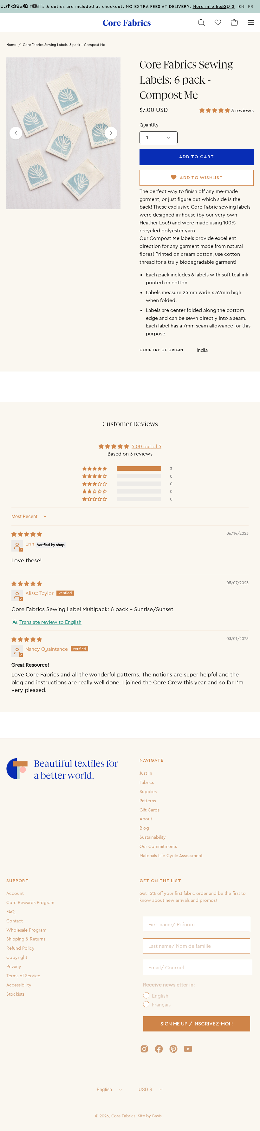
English (104, 1089)
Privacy (13, 966)
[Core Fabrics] (127, 22)
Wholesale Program (26, 930)
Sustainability (153, 837)
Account (15, 893)
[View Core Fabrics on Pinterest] (173, 1049)
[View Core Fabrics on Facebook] (159, 1049)
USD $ (145, 1089)
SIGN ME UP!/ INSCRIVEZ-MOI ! (196, 1023)
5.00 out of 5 (146, 446)
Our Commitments (158, 846)
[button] (201, 22)
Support (17, 881)
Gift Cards (149, 809)
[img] (26, 534)
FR (251, 6)
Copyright (16, 957)
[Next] (111, 133)
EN (241, 6)
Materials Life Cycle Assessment (171, 855)
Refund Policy (20, 948)
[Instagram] (16, 7)
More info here (209, 6)
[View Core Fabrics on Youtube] (188, 1049)
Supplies (148, 791)
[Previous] (16, 133)
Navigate (152, 760)
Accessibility (18, 985)
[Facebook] (8, 7)
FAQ (10, 911)
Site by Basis (150, 1115)
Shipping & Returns (25, 939)
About (146, 819)
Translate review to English (50, 622)
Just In (146, 773)
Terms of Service (23, 976)
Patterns (148, 800)
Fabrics (147, 782)
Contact (14, 921)
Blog (144, 828)
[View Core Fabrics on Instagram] (144, 1049)
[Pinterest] (25, 7)
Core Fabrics (123, 1115)
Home (11, 44)
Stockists (15, 994)
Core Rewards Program (30, 902)
